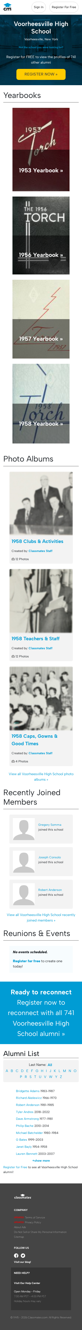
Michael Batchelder (29, 1133)
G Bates (21, 1140)
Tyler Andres (24, 1112)
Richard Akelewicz (29, 1098)
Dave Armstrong (27, 1119)
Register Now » (41, 74)
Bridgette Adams (28, 1091)
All (50, 1065)
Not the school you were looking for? (41, 47)
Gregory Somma (49, 825)
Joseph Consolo (49, 857)
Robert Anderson (50, 890)
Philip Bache (24, 1126)
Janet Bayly (24, 1147)
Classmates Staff (40, 551)
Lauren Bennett (26, 1154)
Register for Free (15, 1167)
